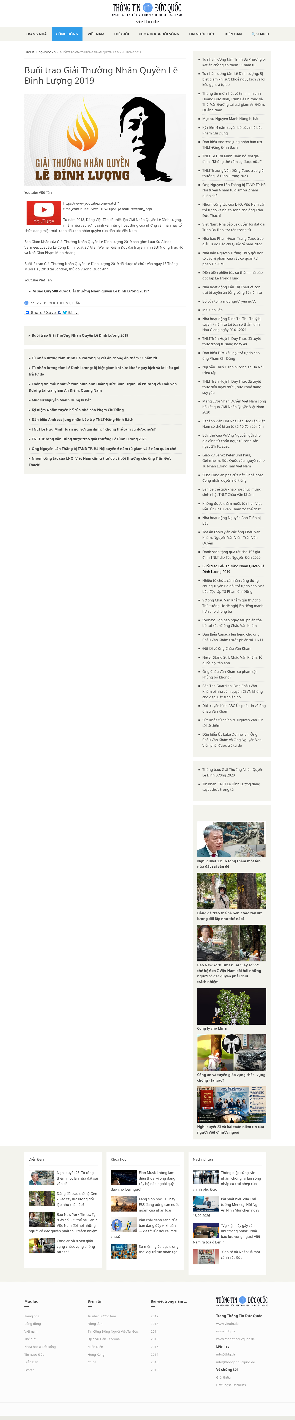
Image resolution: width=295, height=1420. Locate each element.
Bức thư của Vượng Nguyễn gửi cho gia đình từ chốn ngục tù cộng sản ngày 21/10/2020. (231, 441)
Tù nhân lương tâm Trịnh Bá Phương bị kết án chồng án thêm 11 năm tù (94, 358)
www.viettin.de (227, 1323)
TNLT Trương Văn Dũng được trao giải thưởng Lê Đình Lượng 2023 (89, 439)
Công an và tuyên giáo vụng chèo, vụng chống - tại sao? (77, 1246)
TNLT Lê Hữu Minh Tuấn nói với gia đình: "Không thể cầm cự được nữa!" (94, 429)
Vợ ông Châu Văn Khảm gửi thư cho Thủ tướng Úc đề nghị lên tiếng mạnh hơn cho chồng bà (232, 606)
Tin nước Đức (202, 34)
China (92, 1362)
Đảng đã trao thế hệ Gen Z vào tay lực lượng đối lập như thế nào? (77, 1199)
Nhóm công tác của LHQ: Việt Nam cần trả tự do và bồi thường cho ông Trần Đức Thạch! (233, 210)
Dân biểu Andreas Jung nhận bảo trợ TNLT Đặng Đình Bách (82, 419)
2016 (155, 1346)
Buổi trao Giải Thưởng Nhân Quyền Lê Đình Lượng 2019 (80, 335)
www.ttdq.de (225, 1331)
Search (262, 34)
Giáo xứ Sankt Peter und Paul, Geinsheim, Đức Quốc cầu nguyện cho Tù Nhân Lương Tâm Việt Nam (233, 461)
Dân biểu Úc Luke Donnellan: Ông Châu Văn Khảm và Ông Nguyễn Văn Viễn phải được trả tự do (232, 740)
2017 (155, 1354)
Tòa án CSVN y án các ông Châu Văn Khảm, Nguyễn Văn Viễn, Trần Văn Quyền (231, 537)
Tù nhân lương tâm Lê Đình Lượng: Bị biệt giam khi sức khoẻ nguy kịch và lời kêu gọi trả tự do (233, 79)
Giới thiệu (223, 1377)
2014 (155, 1331)
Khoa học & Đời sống (159, 34)
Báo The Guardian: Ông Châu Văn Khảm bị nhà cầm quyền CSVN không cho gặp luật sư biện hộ (232, 691)
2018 (155, 1362)
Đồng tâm (95, 1323)
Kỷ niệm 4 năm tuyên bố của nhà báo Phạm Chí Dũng (78, 409)
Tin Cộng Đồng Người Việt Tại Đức (113, 1331)
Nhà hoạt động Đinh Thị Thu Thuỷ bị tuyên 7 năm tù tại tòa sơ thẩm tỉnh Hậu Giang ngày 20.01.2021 (231, 324)
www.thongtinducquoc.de (235, 1339)
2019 (155, 1370)
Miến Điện (95, 1346)
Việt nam (96, 34)
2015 (155, 1339)
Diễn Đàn (233, 34)
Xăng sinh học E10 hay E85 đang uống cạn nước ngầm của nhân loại (159, 1204)
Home (30, 52)
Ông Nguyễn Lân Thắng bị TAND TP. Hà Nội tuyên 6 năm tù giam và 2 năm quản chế (104, 448)
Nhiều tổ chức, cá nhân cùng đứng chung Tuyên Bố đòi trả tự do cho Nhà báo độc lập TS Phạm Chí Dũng (233, 586)
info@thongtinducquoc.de (235, 1362)
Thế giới (121, 34)
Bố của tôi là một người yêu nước (229, 301)
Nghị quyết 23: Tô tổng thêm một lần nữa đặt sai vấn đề (77, 1178)
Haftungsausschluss (231, 1385)
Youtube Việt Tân (38, 192)
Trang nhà (36, 34)
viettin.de (147, 21)
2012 (155, 1316)
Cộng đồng (67, 34)
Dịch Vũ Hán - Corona (104, 1339)
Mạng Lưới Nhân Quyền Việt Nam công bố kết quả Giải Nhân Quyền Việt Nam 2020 (234, 407)
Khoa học (118, 1159)
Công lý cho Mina (212, 1028)
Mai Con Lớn (212, 310)
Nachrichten (203, 1159)
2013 (155, 1323)
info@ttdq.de (225, 1354)
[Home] (147, 9)
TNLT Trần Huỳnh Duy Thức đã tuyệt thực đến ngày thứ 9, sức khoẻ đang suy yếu (231, 387)
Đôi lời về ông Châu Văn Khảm (226, 648)
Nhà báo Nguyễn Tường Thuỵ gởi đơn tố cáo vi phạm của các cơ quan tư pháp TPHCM (232, 258)
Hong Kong (96, 1354)
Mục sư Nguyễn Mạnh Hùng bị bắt (61, 400)
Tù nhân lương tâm (102, 1316)
